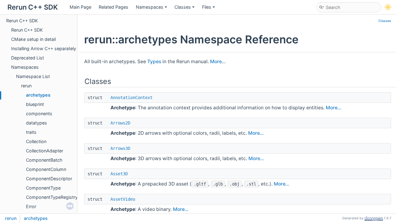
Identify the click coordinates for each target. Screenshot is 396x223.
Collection (36, 141)
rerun (26, 85)
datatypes (36, 122)
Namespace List (33, 76)
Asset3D (119, 173)
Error (31, 206)
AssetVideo (122, 199)
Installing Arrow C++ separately (43, 48)
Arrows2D (120, 122)
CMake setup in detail (33, 39)
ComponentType (43, 187)
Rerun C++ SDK (22, 20)
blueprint (35, 104)
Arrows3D (120, 148)
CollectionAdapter (44, 150)
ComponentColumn (46, 169)
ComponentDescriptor (49, 178)
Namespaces (149, 7)
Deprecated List (27, 57)
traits (31, 132)
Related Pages (113, 7)
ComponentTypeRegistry (52, 197)
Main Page (80, 7)
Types (154, 61)
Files (206, 7)
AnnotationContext (131, 97)
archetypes (38, 95)
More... (218, 61)
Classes (182, 7)
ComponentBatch (44, 160)
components (39, 113)
